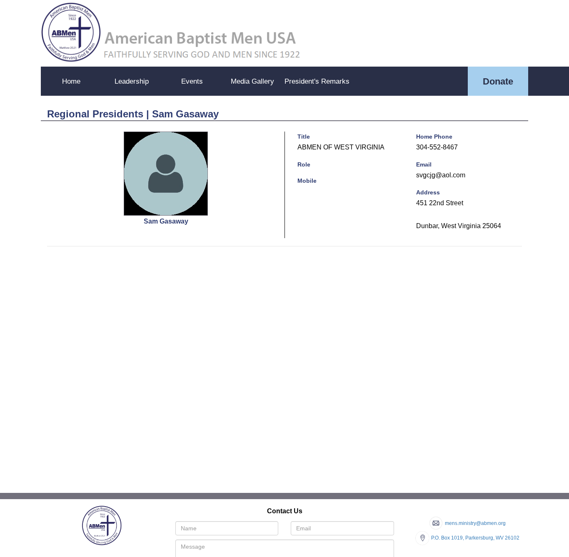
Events (192, 81)
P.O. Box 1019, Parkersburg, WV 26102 (475, 538)
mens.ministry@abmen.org (475, 523)
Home (71, 81)
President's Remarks (316, 81)
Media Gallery (252, 81)
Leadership (132, 81)
